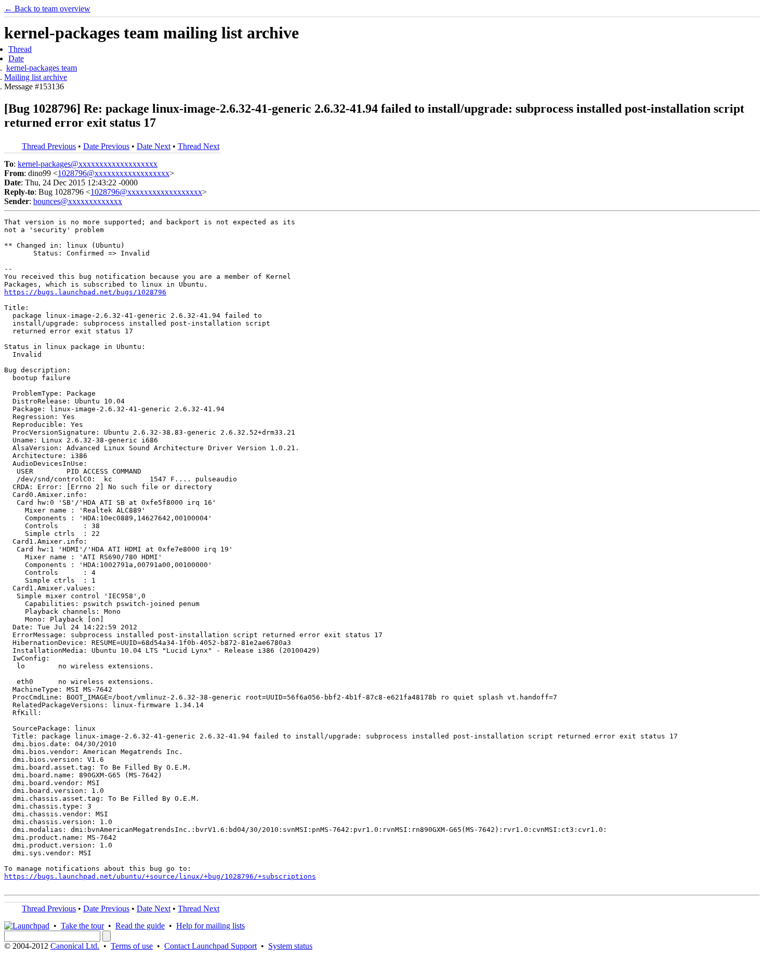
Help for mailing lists (210, 925)
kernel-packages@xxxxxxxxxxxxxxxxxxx (87, 163)
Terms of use (132, 945)
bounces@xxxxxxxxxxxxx (77, 201)
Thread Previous (49, 146)
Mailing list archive (35, 77)
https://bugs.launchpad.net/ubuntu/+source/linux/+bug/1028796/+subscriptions (160, 876)
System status (290, 945)
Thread (20, 49)
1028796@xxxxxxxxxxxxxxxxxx (113, 173)
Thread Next (198, 146)
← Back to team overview (47, 8)
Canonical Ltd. (74, 945)
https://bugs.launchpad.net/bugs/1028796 (85, 292)
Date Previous (106, 146)
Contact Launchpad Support (210, 945)
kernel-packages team (41, 67)
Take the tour (82, 925)
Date (16, 58)
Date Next (153, 146)
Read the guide (140, 925)
